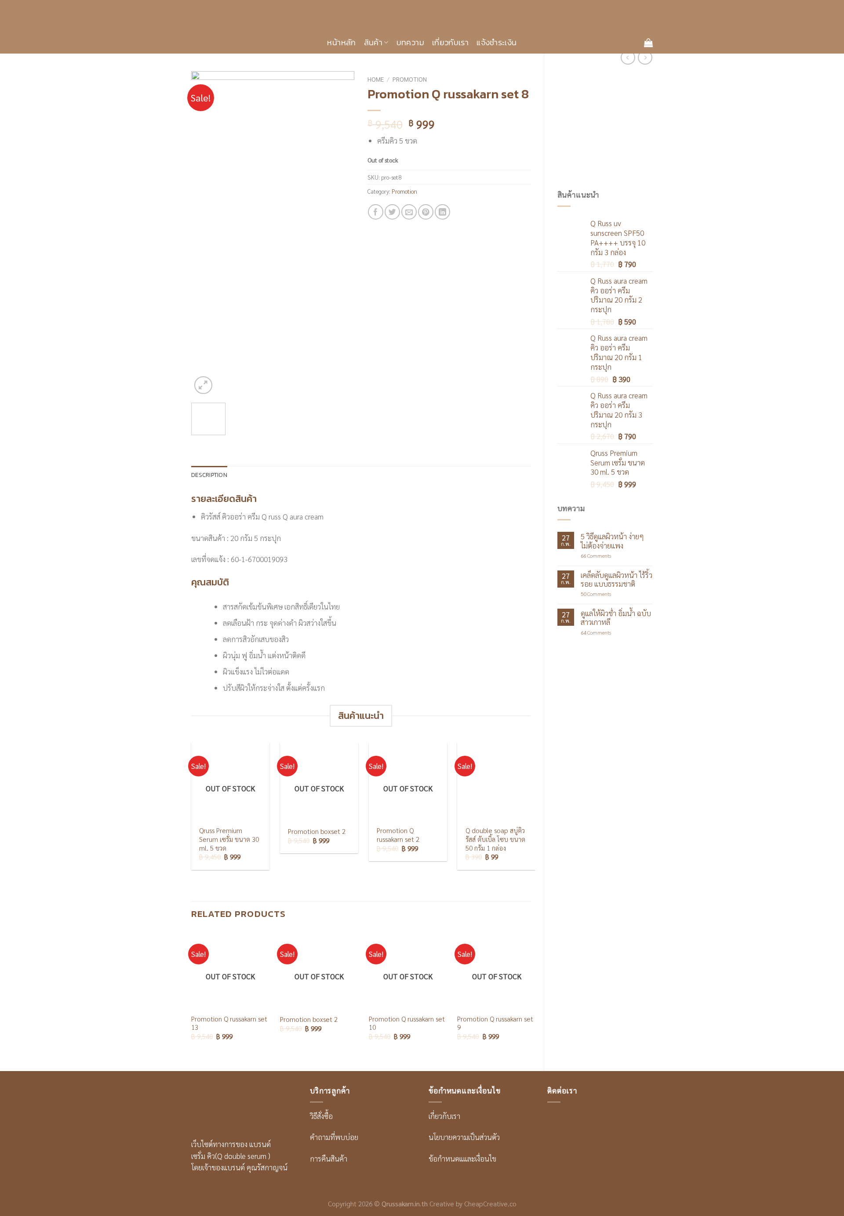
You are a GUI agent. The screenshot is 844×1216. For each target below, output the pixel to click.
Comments (596, 555)
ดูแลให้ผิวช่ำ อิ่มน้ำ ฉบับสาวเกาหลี (616, 617)
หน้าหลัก (341, 42)
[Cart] (648, 42)
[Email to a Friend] (409, 212)
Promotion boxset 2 (317, 831)
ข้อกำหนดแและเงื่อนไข (462, 1158)
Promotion (410, 79)
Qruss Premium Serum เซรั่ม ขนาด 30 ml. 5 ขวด (229, 839)
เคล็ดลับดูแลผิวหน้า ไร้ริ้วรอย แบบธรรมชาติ (616, 579)
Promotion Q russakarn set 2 (398, 835)
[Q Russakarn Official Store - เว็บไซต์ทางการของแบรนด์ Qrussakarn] (422, 16)
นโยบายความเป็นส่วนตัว (464, 1137)
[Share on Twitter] (392, 212)
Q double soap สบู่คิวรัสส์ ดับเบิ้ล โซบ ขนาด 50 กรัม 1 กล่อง (495, 839)
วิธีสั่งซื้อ (321, 1116)
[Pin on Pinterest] (425, 212)
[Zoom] (203, 385)
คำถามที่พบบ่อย (334, 1137)
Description (209, 474)
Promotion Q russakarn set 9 (495, 1023)
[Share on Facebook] (375, 212)
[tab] (209, 475)
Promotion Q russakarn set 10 (407, 1023)
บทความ (410, 42)
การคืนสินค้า (328, 1158)
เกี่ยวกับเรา (450, 42)
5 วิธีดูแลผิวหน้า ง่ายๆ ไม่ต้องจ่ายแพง (612, 540)
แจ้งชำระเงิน (497, 42)
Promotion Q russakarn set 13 (229, 1023)
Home (375, 79)
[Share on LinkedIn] (442, 212)
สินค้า (373, 42)
